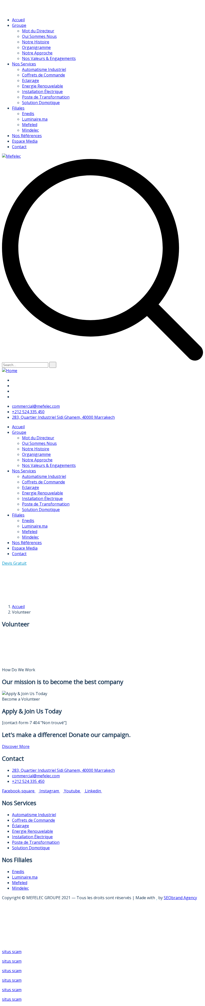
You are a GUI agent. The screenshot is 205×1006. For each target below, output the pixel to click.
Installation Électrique (42, 91)
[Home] (9, 370)
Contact (19, 146)
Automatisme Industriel (44, 69)
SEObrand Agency (180, 897)
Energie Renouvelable (42, 86)
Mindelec (30, 130)
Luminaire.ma (35, 119)
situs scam (12, 951)
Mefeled (29, 124)
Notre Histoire (35, 42)
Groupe (19, 25)
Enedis (28, 113)
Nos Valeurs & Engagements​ (49, 58)
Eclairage (30, 80)
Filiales (18, 108)
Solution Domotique (41, 102)
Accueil (18, 20)
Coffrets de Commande (43, 75)
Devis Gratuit (14, 563)
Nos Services (24, 64)
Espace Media (25, 141)
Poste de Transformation (46, 97)
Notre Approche (37, 53)
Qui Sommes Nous (39, 36)
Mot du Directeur (38, 31)
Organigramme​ (36, 47)
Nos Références (27, 135)
